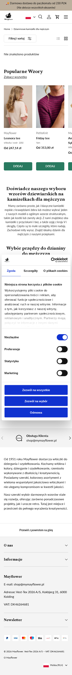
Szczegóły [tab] (31, 270)
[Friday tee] (50, 106)
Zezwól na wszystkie (36, 389)
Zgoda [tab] (11, 270)
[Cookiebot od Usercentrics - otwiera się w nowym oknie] (51, 260)
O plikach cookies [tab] (55, 270)
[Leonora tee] (18, 106)
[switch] (62, 349)
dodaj (18, 166)
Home (7, 29)
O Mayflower (10, 657)
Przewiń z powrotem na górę (36, 530)
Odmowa (36, 412)
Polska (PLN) (56, 665)
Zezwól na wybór (36, 401)
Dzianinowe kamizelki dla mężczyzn (31, 29)
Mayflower (17, 651)
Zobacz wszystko (15, 77)
